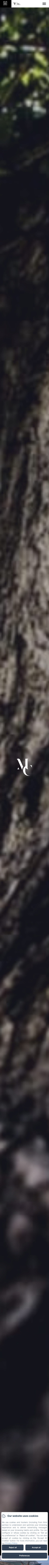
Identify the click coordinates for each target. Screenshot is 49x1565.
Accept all (36, 1547)
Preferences (24, 1555)
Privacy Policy (11, 1543)
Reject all (13, 1547)
